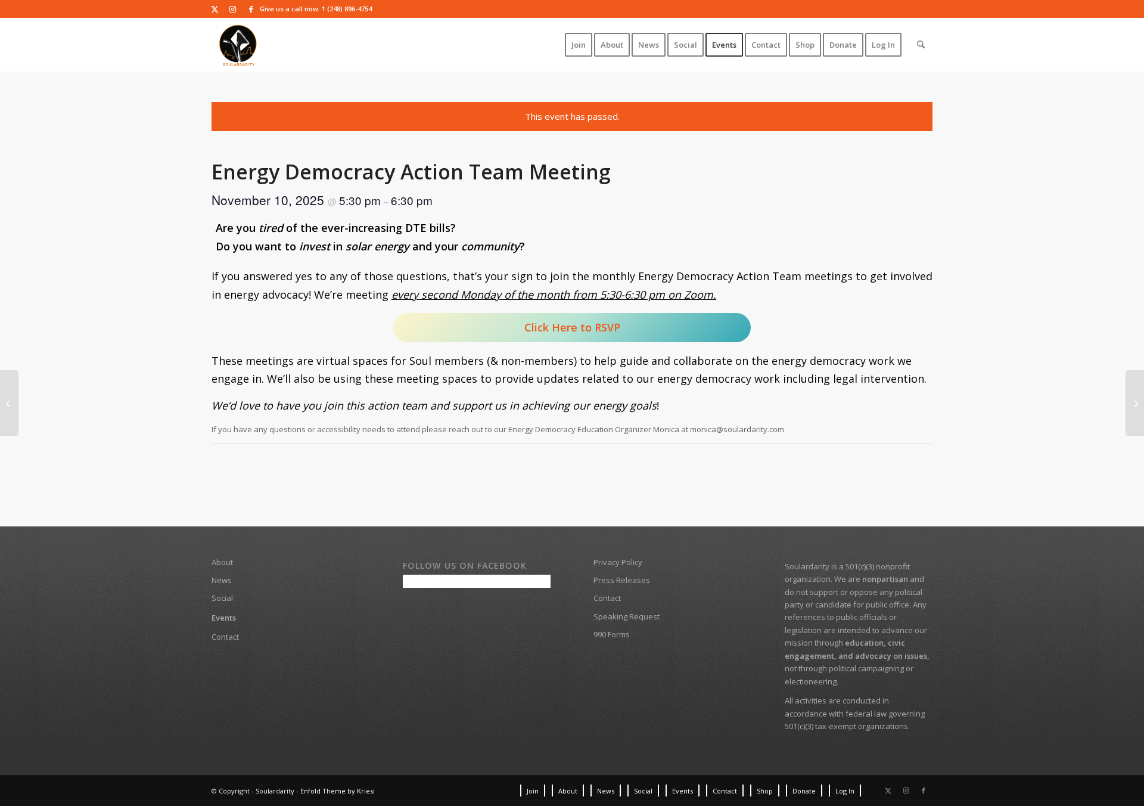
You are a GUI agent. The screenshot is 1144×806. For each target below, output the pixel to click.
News (222, 580)
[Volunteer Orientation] (1135, 403)
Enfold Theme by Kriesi (337, 790)
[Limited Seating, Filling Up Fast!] (9, 403)
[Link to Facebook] (251, 9)
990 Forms (611, 634)
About (222, 562)
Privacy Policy (617, 562)
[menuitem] (578, 45)
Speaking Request (626, 616)
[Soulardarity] (238, 45)
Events (224, 617)
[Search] (920, 45)
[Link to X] (214, 9)
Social (222, 598)
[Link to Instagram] (232, 9)
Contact (225, 636)
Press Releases (621, 580)
